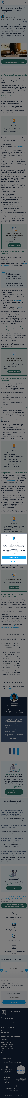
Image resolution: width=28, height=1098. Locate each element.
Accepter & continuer (14, 557)
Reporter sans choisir (6, 535)
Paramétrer (14, 561)
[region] (14, 549)
